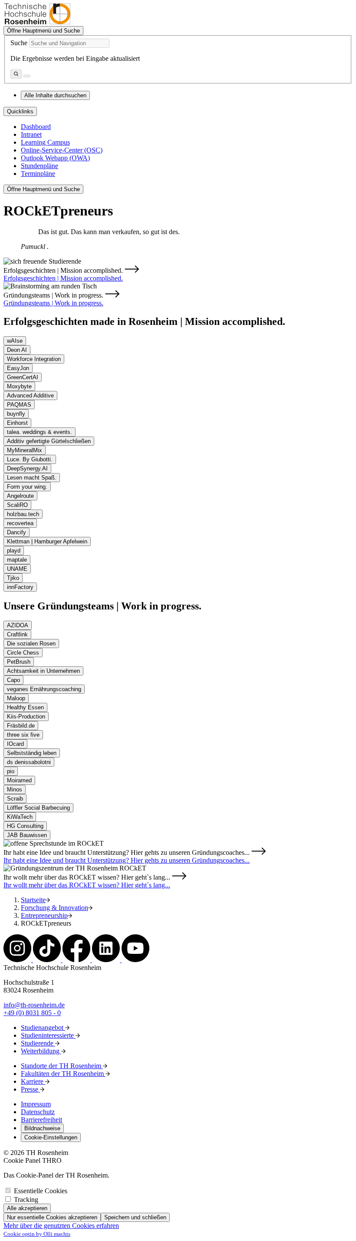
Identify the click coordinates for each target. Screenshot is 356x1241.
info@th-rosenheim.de (34, 1005)
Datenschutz (38, 1111)
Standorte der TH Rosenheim (62, 1065)
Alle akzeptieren (27, 1208)
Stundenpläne (39, 165)
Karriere (33, 1081)
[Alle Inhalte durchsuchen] (16, 74)
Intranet (31, 134)
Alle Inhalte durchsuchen (55, 95)
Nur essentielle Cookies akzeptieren (52, 1217)
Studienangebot (43, 1027)
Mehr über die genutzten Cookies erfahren (61, 1225)
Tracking (26, 1199)
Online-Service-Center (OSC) (61, 150)
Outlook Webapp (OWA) (55, 158)
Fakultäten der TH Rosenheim (63, 1073)
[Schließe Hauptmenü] (26, 76)
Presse (30, 1089)
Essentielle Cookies (40, 1191)
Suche (18, 42)
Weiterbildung (41, 1051)
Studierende (38, 1043)
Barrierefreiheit (41, 1119)
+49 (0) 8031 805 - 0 (32, 1012)
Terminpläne (38, 173)
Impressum (36, 1104)
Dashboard (36, 126)
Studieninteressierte (48, 1035)
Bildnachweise (42, 1128)
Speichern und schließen (135, 1217)
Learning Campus (45, 142)
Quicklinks (20, 111)
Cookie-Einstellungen (50, 1137)
